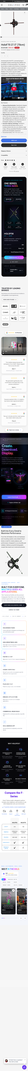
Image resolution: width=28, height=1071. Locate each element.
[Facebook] (6, 160)
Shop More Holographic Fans (13, 605)
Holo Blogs (16, 8)
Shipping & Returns (6, 151)
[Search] (23, 4)
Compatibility (4, 155)
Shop (7, 8)
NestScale (17, 171)
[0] (26, 4)
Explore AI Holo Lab (14, 502)
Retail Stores (6, 882)
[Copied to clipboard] (14, 160)
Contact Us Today (14, 609)
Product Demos (6, 885)
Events (15, 882)
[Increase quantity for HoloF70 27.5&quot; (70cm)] (7, 56)
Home (2, 8)
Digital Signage (18, 885)
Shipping (8, 49)
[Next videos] (25, 918)
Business (23, 8)
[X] (8, 160)
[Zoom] (24, 12)
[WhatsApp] (12, 160)
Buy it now (14, 145)
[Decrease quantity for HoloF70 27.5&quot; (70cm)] (2, 56)
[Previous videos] (21, 918)
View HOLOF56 (13, 257)
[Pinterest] (10, 160)
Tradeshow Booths (12, 879)
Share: (2, 160)
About (11, 8)
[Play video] (13, 890)
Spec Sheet (15, 261)
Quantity (3, 52)
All (4, 879)
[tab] (8, 200)
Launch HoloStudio (13, 497)
